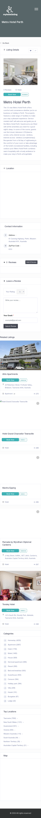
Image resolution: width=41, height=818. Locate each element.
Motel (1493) (12, 653)
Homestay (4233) (14, 640)
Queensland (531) (10, 726)
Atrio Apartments (10, 373)
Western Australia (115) (12, 733)
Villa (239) (11, 688)
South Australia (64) (11, 737)
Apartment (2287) (14, 644)
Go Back (5, 43)
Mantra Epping (9, 487)
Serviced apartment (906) (17, 662)
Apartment (9, 393)
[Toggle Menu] (36, 9)
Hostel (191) (12, 692)
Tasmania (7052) (10, 718)
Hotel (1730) (12, 649)
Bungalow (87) (13, 696)
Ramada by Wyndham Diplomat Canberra (16, 543)
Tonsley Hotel (8, 604)
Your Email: (9, 315)
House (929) (12, 657)
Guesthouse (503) (14, 675)
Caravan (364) (13, 679)
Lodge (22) (12, 701)
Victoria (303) (8, 730)
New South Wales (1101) (13, 722)
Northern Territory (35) (12, 741)
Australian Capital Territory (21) (15, 745)
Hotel (19, 90)
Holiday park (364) (15, 683)
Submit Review (10, 326)
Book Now (12, 94)
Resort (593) (12, 666)
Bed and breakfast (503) (17, 670)
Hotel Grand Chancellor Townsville (18, 433)
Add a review (31, 262)
